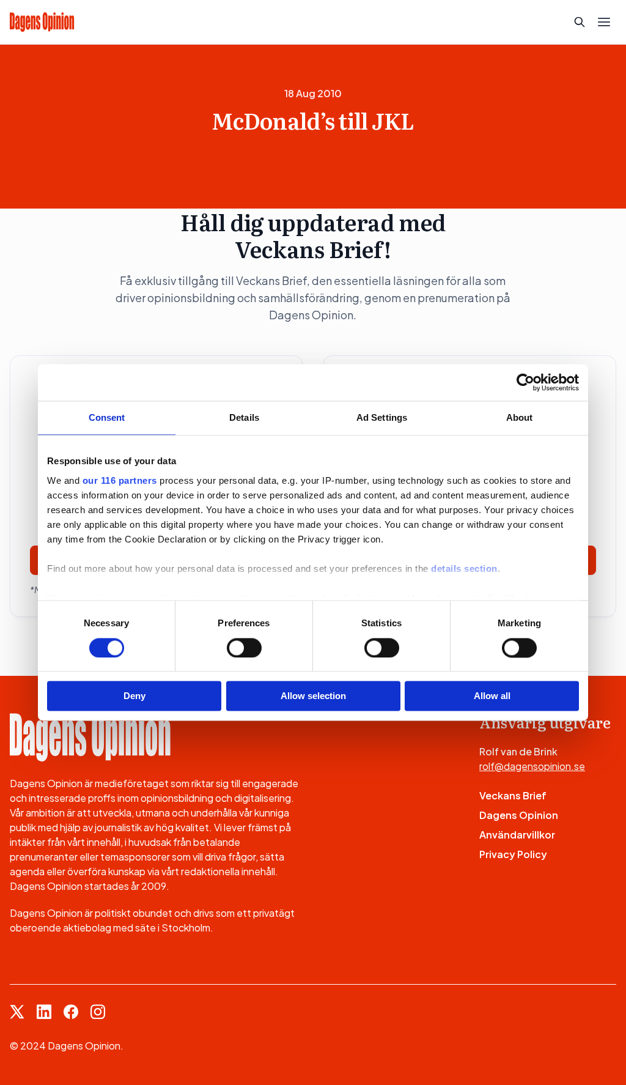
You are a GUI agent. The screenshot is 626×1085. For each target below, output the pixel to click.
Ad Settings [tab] (381, 417)
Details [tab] (244, 417)
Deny (134, 696)
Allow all (492, 696)
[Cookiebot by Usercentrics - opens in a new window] (525, 382)
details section (464, 568)
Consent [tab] (107, 417)
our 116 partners (120, 480)
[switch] (244, 647)
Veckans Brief (513, 795)
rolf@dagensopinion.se (532, 766)
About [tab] (519, 417)
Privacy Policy (513, 854)
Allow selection (313, 696)
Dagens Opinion (518, 815)
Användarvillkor (517, 834)
